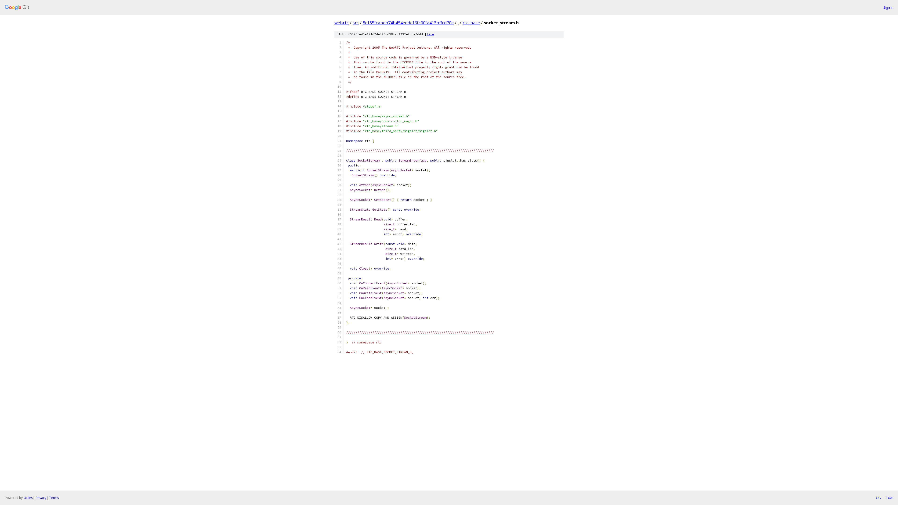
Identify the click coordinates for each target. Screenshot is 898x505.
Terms (54, 497)
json (889, 497)
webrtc (341, 22)
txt (878, 497)
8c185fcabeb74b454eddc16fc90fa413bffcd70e (408, 22)
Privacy (41, 497)
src (356, 22)
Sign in (888, 7)
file (430, 34)
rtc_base (471, 22)
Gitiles (28, 497)
